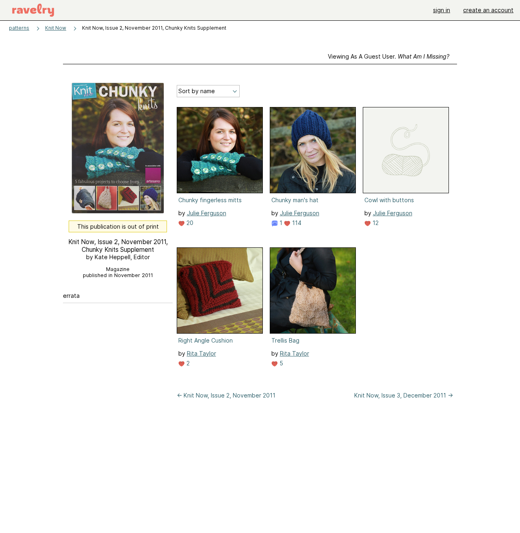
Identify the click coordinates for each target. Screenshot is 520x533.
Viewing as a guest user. (388, 56)
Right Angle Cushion (205, 340)
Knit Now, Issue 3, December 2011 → (403, 395)
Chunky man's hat (294, 200)
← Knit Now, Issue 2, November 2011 (226, 395)
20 (189, 222)
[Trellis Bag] (313, 290)
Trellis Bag (285, 340)
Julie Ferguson (206, 213)
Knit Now (55, 28)
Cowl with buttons (389, 200)
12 (375, 222)
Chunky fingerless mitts (210, 200)
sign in (441, 10)
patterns (19, 28)
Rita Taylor (201, 353)
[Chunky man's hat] (313, 150)
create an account (488, 10)
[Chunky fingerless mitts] (220, 150)
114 (295, 222)
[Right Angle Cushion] (220, 290)
